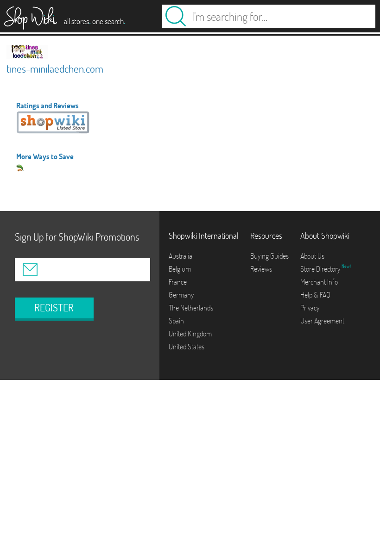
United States (186, 346)
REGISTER (54, 307)
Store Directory (321, 268)
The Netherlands (191, 307)
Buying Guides (269, 256)
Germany (181, 294)
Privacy (309, 307)
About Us (312, 256)
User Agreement (322, 320)
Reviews (261, 268)
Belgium (180, 268)
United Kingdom (190, 333)
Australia (180, 256)
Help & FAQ (315, 294)
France (178, 281)
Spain (176, 320)
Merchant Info (319, 281)
